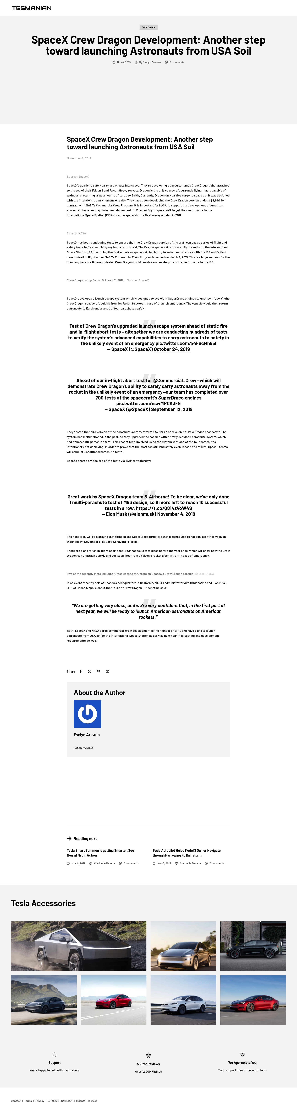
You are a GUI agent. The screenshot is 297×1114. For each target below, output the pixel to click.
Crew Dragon (149, 27)
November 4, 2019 (176, 514)
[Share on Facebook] (80, 671)
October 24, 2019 (172, 349)
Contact (16, 1100)
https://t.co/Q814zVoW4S (164, 508)
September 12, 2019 (171, 409)
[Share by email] (107, 671)
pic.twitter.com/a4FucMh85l (186, 343)
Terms (28, 1100)
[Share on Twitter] (89, 671)
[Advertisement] (148, 98)
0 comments (176, 62)
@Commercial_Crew (174, 380)
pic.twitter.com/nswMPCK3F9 (148, 403)
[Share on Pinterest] (98, 671)
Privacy (39, 1100)
